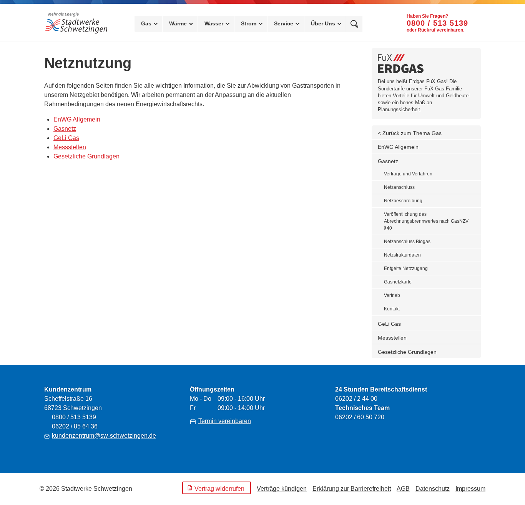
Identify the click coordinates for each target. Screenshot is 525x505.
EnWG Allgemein (76, 119)
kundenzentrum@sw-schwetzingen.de (104, 435)
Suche (354, 24)
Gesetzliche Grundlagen (86, 156)
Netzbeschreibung (403, 200)
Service (283, 23)
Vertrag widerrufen (219, 488)
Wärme (178, 23)
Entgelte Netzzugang (406, 268)
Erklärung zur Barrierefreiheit (351, 488)
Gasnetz (64, 128)
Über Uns (323, 23)
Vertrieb (392, 295)
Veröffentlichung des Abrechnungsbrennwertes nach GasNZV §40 (426, 221)
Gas (146, 23)
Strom (248, 23)
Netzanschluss (399, 187)
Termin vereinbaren (224, 421)
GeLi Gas (66, 138)
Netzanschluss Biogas (407, 241)
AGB (403, 488)
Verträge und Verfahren (408, 174)
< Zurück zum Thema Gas (410, 133)
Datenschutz (432, 488)
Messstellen (69, 147)
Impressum (470, 488)
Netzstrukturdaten (402, 255)
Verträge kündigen (282, 488)
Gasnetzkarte (398, 282)
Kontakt (392, 309)
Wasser (213, 23)
